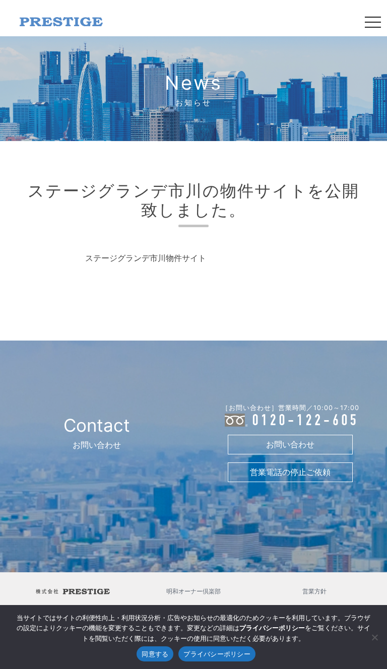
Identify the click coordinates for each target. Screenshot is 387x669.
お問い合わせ (290, 444)
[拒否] (374, 637)
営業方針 (314, 591)
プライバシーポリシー (216, 654)
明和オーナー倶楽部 (193, 591)
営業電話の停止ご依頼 (290, 472)
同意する (155, 654)
